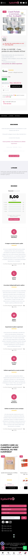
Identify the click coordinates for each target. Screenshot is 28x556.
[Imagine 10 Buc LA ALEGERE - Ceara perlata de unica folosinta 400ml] (14, 33)
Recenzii (17, 115)
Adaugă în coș (16, 86)
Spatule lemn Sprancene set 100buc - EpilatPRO (9, 473)
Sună (2, 548)
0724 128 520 (7, 103)
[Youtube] (24, 3)
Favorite (7, 90)
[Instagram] (26, 3)
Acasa (3, 554)
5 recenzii (10, 72)
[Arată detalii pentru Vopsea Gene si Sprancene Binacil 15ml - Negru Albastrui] (27, 481)
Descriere (4, 115)
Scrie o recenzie (14, 219)
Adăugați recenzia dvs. (18, 72)
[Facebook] (21, 3)
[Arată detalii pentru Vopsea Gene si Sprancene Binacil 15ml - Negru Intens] (24, 481)
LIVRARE (11, 115)
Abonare (24, 517)
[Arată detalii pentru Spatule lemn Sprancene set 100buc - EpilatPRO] (9, 463)
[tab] (4, 116)
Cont (14, 554)
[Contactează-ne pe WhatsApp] (25, 548)
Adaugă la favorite (16, 456)
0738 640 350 (8, 530)
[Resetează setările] (2, 543)
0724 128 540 (8, 528)
